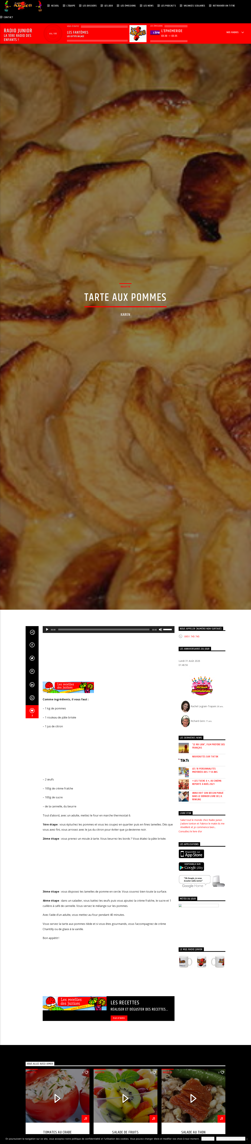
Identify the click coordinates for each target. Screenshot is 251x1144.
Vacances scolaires (194, 6)
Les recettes (125, 1053)
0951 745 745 (191, 687)
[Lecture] (47, 680)
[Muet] (160, 680)
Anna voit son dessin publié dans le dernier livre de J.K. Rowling (208, 847)
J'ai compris (208, 1138)
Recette (125, 310)
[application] (109, 680)
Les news (149, 6)
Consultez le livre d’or (190, 882)
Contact (8, 17)
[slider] (168, 680)
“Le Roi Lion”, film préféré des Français (208, 797)
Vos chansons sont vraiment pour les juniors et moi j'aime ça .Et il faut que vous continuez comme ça (200, 874)
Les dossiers (90, 6)
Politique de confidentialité (231, 1138)
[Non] (246, 1139)
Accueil (55, 6)
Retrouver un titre (224, 6)
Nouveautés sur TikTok (205, 807)
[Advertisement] (109, 708)
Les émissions (128, 6)
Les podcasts (168, 6)
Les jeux (108, 6)
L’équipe (71, 6)
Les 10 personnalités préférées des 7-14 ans (205, 821)
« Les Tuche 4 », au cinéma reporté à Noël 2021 (207, 833)
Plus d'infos (119, 1069)
